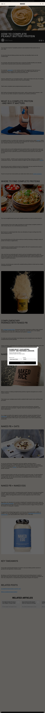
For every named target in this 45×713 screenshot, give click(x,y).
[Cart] (43, 4)
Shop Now (22, 362)
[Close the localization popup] (37, 347)
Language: (24, 357)
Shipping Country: (11, 357)
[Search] (4, 4)
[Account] (40, 4)
